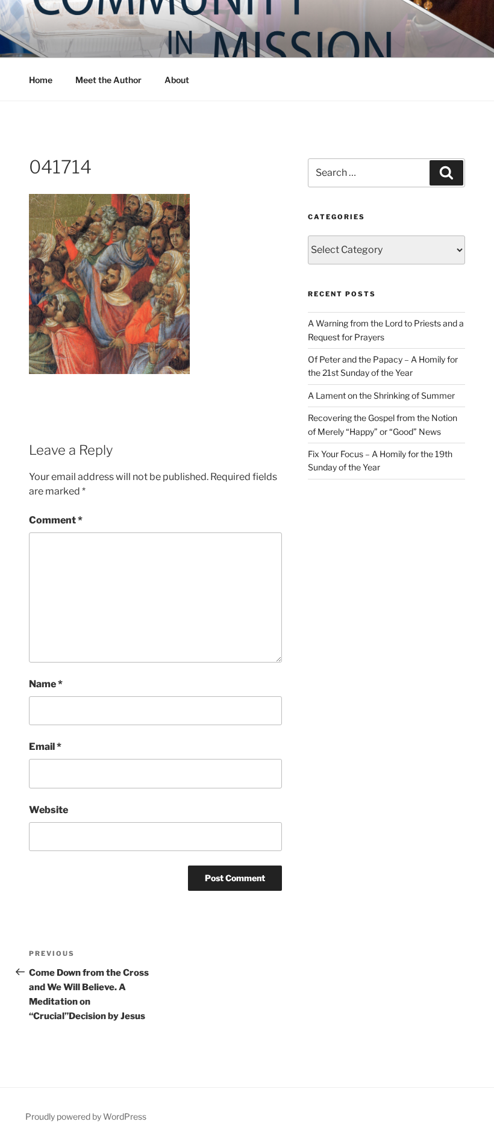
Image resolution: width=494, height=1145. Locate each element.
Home (40, 80)
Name (46, 684)
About (176, 80)
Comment (56, 520)
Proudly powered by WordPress (85, 1116)
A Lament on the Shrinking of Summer (381, 395)
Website (48, 810)
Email (45, 746)
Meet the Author (108, 80)
